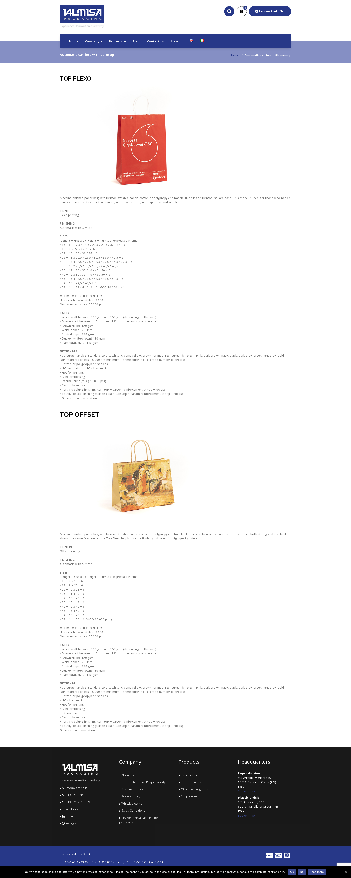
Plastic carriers (191, 782)
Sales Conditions (133, 810)
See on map (246, 791)
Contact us (155, 41)
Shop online (189, 796)
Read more (317, 871)
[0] (243, 12)
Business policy (132, 789)
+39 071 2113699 (77, 802)
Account (177, 41)
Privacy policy (130, 796)
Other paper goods (194, 789)
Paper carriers (191, 775)
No (302, 871)
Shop (136, 41)
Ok (292, 871)
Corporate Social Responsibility (143, 782)
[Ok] (346, 872)
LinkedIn (71, 816)
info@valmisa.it (76, 788)
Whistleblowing (131, 803)
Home (73, 41)
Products (116, 41)
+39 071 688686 (76, 795)
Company (92, 41)
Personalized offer (271, 11)
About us (127, 775)
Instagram (72, 823)
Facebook (71, 809)
